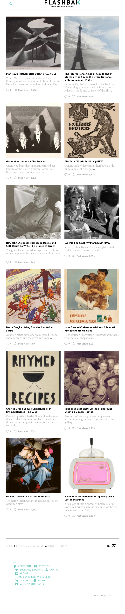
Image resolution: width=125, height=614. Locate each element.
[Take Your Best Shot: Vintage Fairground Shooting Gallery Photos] (91, 378)
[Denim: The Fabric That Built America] (33, 465)
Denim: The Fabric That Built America (28, 496)
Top (107, 545)
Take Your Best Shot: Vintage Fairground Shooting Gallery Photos (88, 410)
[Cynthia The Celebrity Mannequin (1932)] (91, 212)
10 (29, 545)
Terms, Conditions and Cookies (33, 576)
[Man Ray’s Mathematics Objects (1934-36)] (33, 43)
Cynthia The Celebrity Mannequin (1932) (87, 242)
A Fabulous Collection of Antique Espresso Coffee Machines (89, 498)
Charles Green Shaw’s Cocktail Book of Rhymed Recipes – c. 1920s (28, 410)
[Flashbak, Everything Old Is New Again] (62, 3)
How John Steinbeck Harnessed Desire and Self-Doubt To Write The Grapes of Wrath (31, 244)
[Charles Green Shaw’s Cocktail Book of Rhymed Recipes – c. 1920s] (33, 378)
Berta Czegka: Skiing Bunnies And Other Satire (29, 329)
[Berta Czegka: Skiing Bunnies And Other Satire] (33, 296)
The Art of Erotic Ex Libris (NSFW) (84, 161)
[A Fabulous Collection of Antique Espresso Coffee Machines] (91, 465)
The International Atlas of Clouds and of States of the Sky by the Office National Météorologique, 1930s (88, 77)
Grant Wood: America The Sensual (26, 161)
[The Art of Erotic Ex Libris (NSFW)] (91, 130)
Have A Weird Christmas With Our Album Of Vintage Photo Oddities (89, 329)
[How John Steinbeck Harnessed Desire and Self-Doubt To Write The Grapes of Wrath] (33, 212)
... (58, 84)
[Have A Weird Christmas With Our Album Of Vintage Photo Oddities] (91, 296)
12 (38, 545)
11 (33, 545)
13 (42, 545)
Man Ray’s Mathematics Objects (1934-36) (31, 73)
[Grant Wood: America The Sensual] (33, 130)
